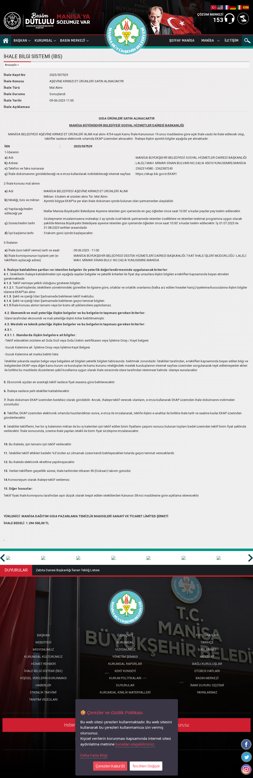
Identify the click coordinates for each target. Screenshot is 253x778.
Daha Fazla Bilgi (93, 755)
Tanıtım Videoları (43, 699)
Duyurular (125, 685)
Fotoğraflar (207, 635)
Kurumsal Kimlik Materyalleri (125, 692)
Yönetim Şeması (125, 656)
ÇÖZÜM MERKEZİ (210, 14)
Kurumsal (43, 40)
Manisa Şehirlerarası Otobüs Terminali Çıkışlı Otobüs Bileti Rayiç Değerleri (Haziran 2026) (98, 570)
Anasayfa (11, 65)
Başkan (20, 40)
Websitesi (43, 642)
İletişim (231, 40)
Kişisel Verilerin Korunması (43, 678)
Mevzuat (207, 656)
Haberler (43, 685)
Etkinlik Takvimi (43, 692)
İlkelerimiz (207, 649)
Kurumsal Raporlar (125, 664)
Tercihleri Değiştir (146, 766)
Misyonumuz (43, 649)
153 (218, 20)
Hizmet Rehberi (43, 664)
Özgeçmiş (125, 635)
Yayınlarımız (207, 692)
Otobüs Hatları (207, 671)
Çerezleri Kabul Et (110, 766)
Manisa (207, 40)
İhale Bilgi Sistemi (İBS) (43, 671)
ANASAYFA (5, 40)
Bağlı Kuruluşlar (207, 664)
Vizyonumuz (125, 649)
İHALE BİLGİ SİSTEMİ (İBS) (33, 56)
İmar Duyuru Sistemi (207, 685)
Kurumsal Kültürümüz (43, 656)
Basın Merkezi (72, 40)
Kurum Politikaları (125, 678)
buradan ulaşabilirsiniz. (135, 744)
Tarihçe (207, 642)
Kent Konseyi (125, 671)
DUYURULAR (16, 570)
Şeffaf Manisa (181, 40)
